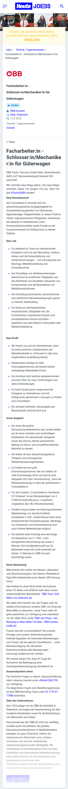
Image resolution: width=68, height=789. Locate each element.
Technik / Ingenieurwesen (30, 49)
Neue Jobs (32, 39)
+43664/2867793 (48, 680)
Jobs (8, 49)
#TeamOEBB (18, 192)
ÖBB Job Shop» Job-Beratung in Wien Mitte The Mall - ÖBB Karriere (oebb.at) (32, 622)
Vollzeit (10, 127)
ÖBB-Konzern (17, 110)
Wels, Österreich (19, 114)
